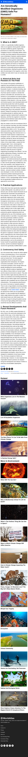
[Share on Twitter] (7, 369)
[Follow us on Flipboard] (2, 746)
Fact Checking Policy (5, 736)
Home (2, 725)
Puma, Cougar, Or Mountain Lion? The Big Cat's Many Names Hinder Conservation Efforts (13, 589)
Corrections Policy (4, 738)
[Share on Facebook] (4, 369)
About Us (3, 734)
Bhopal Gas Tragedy (7, 608)
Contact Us (3, 727)
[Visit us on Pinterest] (10, 746)
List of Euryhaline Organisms (10, 417)
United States (15, 289)
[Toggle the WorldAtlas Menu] (1, 1)
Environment (16, 371)
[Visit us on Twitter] (7, 746)
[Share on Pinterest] (9, 369)
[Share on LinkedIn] (12, 369)
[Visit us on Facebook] (4, 746)
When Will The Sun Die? (8, 480)
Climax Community (7, 648)
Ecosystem (4, 628)
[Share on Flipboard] (2, 369)
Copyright (3, 732)
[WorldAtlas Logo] (8, 2)
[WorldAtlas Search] (26, 1)
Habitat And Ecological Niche (10, 688)
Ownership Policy (4, 741)
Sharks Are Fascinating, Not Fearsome (13, 668)
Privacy (2, 730)
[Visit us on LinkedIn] (13, 746)
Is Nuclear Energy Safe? (8, 458)
